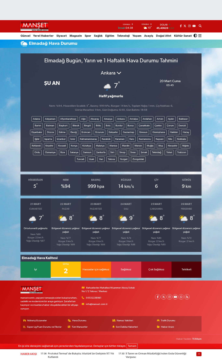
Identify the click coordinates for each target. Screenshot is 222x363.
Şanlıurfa (100, 152)
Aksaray (95, 119)
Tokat (169, 152)
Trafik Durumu (168, 320)
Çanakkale (144, 125)
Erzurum (99, 132)
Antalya (134, 119)
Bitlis (98, 125)
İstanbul (61, 139)
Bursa (131, 125)
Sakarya (74, 152)
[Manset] (34, 26)
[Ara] (200, 26)
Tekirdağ (156, 152)
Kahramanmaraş (88, 139)
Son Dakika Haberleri (127, 327)
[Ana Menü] (199, 36)
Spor (88, 35)
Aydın (171, 119)
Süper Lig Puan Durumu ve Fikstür (44, 327)
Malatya (100, 145)
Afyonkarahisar (68, 119)
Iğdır (37, 139)
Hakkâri (174, 132)
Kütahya (86, 145)
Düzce (50, 132)
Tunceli (80, 159)
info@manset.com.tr (97, 304)
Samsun (87, 152)
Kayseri (159, 139)
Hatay (186, 132)
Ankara (121, 119)
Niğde (185, 145)
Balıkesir (183, 119)
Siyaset (61, 35)
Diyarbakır (37, 132)
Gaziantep (128, 132)
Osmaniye (50, 152)
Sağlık (98, 35)
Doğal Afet (163, 35)
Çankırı (158, 125)
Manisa (113, 145)
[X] (163, 297)
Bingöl (87, 125)
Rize (62, 152)
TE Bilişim (197, 339)
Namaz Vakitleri (125, 320)
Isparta (48, 139)
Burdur (119, 125)
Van (101, 159)
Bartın (38, 125)
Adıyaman (50, 119)
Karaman (119, 139)
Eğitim (109, 35)
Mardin (126, 145)
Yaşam (136, 35)
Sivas (133, 152)
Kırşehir (49, 145)
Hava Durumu (79, 320)
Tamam (132, 346)
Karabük (106, 139)
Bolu (108, 125)
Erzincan (86, 132)
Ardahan (147, 119)
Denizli (182, 125)
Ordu (37, 152)
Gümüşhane (158, 132)
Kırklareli (36, 145)
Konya (74, 145)
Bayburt (63, 125)
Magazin (76, 35)
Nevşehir (172, 145)
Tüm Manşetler (80, 327)
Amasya (108, 119)
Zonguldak (138, 159)
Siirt (112, 152)
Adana (36, 119)
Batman (50, 125)
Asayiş (148, 35)
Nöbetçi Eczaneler (37, 320)
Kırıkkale (181, 139)
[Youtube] (175, 297)
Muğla (150, 145)
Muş (160, 145)
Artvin (160, 119)
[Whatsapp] (181, 297)
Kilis (170, 139)
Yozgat (124, 159)
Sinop (122, 152)
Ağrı (83, 119)
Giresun (143, 132)
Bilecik (76, 125)
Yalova (111, 159)
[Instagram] (169, 297)
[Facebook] (157, 297)
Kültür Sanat (183, 35)
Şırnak (144, 152)
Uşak (91, 159)
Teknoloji (123, 35)
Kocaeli (62, 145)
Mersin (138, 145)
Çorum (170, 125)
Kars (132, 139)
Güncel (25, 35)
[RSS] (187, 297)
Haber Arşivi (167, 327)
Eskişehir (113, 132)
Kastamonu (145, 139)
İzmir (72, 139)
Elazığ (74, 132)
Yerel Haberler (43, 35)
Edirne (62, 132)
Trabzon (181, 152)
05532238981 (93, 298)
